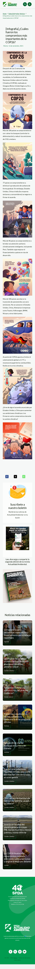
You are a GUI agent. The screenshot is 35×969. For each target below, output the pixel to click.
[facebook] (10, 952)
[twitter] (15, 952)
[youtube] (24, 952)
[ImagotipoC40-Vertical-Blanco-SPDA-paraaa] (17, 885)
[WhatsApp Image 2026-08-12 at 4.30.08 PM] (17, 570)
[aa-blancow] (17, 925)
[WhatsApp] (24, 477)
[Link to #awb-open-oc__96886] (25, 4)
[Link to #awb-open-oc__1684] (30, 4)
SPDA (15, 958)
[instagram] (20, 952)
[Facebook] (7, 477)
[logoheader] (10, 3)
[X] (15, 477)
